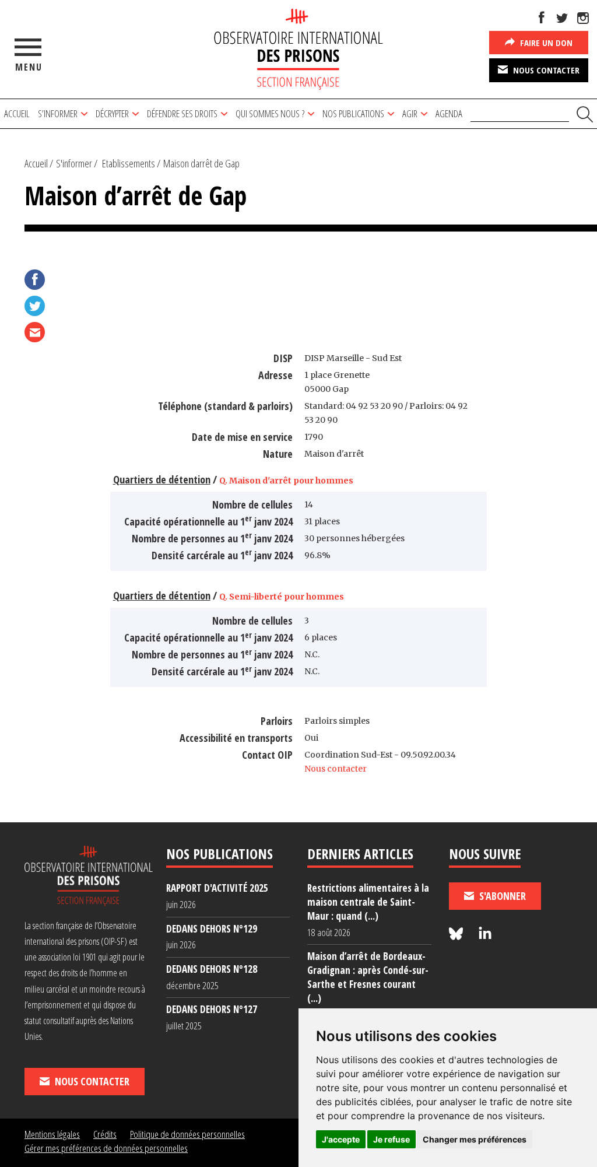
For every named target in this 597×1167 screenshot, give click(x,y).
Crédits (105, 1134)
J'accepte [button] (341, 1139)
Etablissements (128, 163)
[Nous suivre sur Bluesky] (457, 934)
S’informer (58, 113)
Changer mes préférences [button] (474, 1139)
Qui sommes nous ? (270, 113)
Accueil (17, 113)
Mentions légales (52, 1134)
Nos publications (353, 113)
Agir (409, 113)
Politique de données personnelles (187, 1134)
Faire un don (545, 42)
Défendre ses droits (182, 113)
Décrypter (112, 113)
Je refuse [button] (391, 1139)
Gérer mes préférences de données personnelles (106, 1148)
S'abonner (501, 896)
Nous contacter (545, 70)
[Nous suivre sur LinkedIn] (485, 934)
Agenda (449, 113)
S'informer (74, 163)
